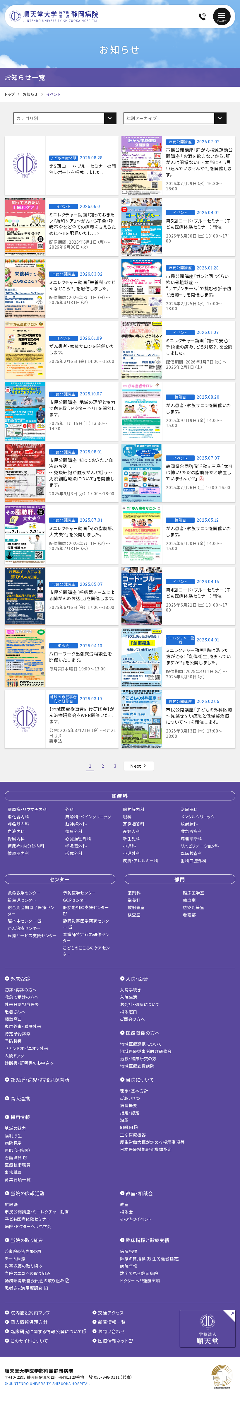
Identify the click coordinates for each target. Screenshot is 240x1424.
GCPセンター (75, 900)
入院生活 (128, 997)
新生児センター (22, 900)
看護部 (189, 915)
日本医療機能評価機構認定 (146, 1149)
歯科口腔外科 (194, 860)
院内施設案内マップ (30, 1312)
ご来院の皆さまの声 (23, 1251)
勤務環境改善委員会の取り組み (35, 1280)
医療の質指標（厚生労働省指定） (150, 1258)
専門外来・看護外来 (23, 1026)
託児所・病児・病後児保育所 (40, 1079)
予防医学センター (79, 893)
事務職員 (13, 1172)
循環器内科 (18, 853)
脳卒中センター (22, 921)
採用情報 (20, 1117)
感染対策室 (194, 907)
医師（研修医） (18, 1150)
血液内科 (16, 831)
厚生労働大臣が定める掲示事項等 (152, 1142)
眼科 (127, 816)
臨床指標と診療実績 (147, 1240)
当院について (140, 1079)
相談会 (126, 1212)
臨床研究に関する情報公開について (46, 1331)
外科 (69, 809)
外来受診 (20, 978)
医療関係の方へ (143, 1032)
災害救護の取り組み (24, 1266)
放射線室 (136, 907)
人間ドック (14, 1055)
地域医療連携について (141, 1044)
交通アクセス (111, 1312)
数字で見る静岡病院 (139, 1273)
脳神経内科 (134, 809)
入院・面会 (137, 978)
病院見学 (13, 1143)
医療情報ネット (113, 1340)
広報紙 (11, 1204)
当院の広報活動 (27, 1193)
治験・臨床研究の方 (138, 1058)
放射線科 (189, 824)
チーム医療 (15, 1258)
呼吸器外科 (76, 846)
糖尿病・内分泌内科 (26, 846)
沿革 (124, 1120)
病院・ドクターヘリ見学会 (28, 1226)
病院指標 (128, 1251)
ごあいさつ (130, 1098)
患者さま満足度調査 (24, 1288)
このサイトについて (29, 1340)
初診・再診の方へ (21, 990)
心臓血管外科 (78, 838)
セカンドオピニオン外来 (26, 1048)
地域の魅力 (15, 1128)
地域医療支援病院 (137, 1066)
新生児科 (131, 838)
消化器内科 (18, 816)
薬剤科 (134, 893)
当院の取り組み (27, 1240)
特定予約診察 (18, 1034)
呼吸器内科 (18, 824)
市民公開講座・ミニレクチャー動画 (37, 1212)
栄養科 (134, 900)
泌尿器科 (189, 809)
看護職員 (14, 1157)
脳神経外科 (76, 824)
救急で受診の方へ (22, 997)
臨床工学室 (194, 893)
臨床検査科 (191, 853)
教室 (124, 1204)
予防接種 (13, 1041)
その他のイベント (136, 1219)
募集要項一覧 (18, 1179)
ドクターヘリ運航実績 (140, 1280)
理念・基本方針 (134, 1091)
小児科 (129, 846)
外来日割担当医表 (22, 1004)
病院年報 (128, 1266)
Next (136, 766)
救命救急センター (24, 893)
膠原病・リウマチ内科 (27, 809)
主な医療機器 (133, 1135)
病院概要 (128, 1105)
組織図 (127, 1127)
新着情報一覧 (112, 1322)
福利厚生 (13, 1135)
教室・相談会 (139, 1193)
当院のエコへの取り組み (27, 1273)
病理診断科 (191, 838)
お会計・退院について (140, 1004)
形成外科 (74, 853)
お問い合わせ (111, 1331)
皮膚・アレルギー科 (140, 860)
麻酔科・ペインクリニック (88, 816)
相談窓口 (13, 1019)
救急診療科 (191, 831)
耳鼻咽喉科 (134, 824)
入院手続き (130, 990)
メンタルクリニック (198, 816)
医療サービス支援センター (32, 935)
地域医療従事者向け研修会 (146, 1051)
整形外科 (74, 831)
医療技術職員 (18, 1165)
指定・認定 (130, 1113)
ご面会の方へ (132, 1019)
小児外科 (131, 853)
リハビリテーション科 (200, 846)
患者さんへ (15, 1012)
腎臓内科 (16, 838)
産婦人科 (131, 831)
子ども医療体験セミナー (27, 1219)
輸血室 (189, 900)
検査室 (134, 915)
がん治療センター (24, 928)
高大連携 (20, 1098)
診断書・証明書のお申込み (29, 1063)
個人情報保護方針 (29, 1322)
